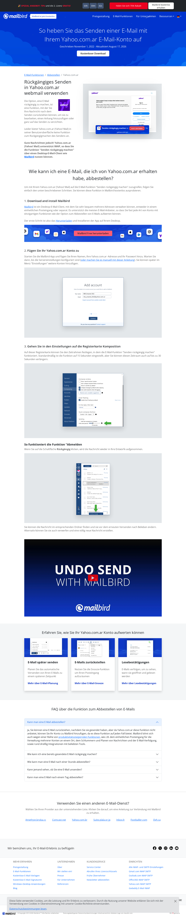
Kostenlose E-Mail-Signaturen (27, 879)
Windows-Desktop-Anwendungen (29, 884)
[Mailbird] (15, 16)
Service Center (94, 867)
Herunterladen (64, 220)
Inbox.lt (120, 819)
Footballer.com (139, 819)
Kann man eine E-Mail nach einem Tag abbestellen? (55, 777)
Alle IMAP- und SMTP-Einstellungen (146, 867)
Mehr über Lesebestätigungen (139, 683)
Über (59, 867)
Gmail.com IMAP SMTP (140, 871)
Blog (15, 888)
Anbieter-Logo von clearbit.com (122, 913)
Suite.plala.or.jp (101, 819)
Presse (60, 875)
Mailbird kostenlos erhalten (161, 6)
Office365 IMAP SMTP (139, 879)
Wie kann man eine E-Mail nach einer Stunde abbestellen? (58, 761)
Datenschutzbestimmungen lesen (27, 908)
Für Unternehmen (146, 16)
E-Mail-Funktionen (123, 16)
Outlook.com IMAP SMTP (141, 875)
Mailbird (29, 156)
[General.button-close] (175, 901)
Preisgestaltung (101, 16)
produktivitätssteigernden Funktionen (79, 737)
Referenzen (63, 884)
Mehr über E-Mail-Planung (43, 683)
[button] (179, 16)
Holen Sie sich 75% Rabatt (128, 5)
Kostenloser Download (93, 53)
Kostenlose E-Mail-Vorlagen (26, 875)
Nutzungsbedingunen (70, 913)
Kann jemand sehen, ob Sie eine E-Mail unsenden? (54, 769)
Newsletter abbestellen (98, 879)
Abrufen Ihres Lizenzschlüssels (102, 871)
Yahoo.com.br (79, 819)
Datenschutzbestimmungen (87, 913)
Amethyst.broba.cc (35, 819)
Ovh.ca (157, 819)
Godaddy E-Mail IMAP (139, 888)
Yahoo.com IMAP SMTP (140, 884)
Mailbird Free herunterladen (93, 233)
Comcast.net (59, 819)
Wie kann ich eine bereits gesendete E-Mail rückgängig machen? (62, 754)
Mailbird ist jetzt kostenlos (43, 16)
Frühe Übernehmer (96, 875)
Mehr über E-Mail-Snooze (89, 683)
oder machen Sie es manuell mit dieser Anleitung (107, 260)
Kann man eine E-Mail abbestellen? (46, 722)
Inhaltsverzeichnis (104, 913)
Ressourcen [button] (165, 16)
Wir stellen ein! (64, 871)
